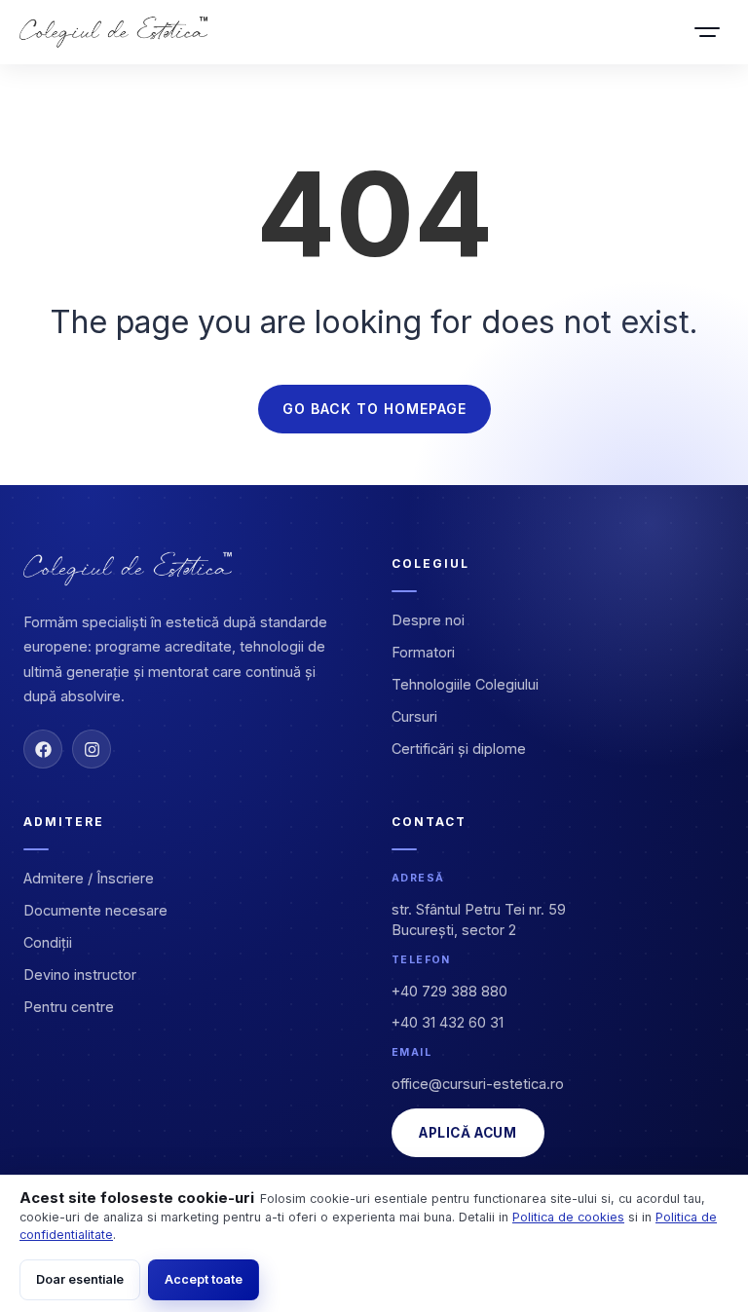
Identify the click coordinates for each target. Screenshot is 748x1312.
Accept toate (204, 1279)
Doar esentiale (80, 1279)
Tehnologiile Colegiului (465, 684)
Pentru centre (68, 1006)
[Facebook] (42, 749)
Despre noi (428, 620)
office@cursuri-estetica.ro (478, 1083)
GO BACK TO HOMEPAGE (374, 408)
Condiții (47, 942)
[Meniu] (707, 32)
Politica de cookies (568, 1217)
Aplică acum (468, 1133)
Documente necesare (95, 910)
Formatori (423, 652)
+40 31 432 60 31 (448, 1022)
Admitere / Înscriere (88, 878)
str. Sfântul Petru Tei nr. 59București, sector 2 (479, 920)
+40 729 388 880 (449, 991)
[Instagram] (91, 749)
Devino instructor (79, 974)
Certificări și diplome (459, 748)
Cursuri (414, 716)
